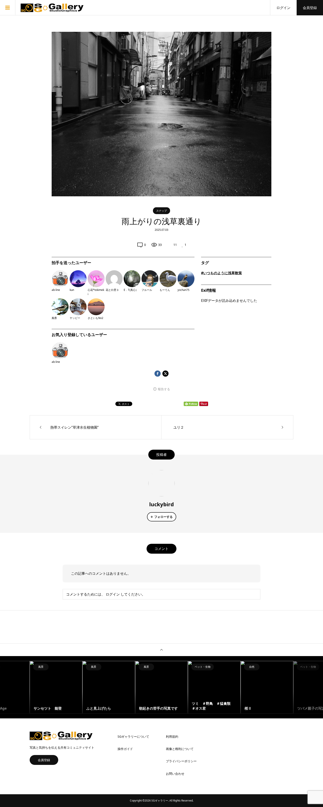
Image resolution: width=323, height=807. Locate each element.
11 (175, 245)
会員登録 (310, 7)
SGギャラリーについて (133, 736)
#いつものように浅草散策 (221, 272)
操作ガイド (125, 749)
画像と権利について (180, 749)
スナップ (161, 211)
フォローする (163, 517)
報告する (164, 389)
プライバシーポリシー (181, 761)
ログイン (283, 7)
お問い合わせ (175, 773)
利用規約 (172, 736)
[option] (56, 687)
